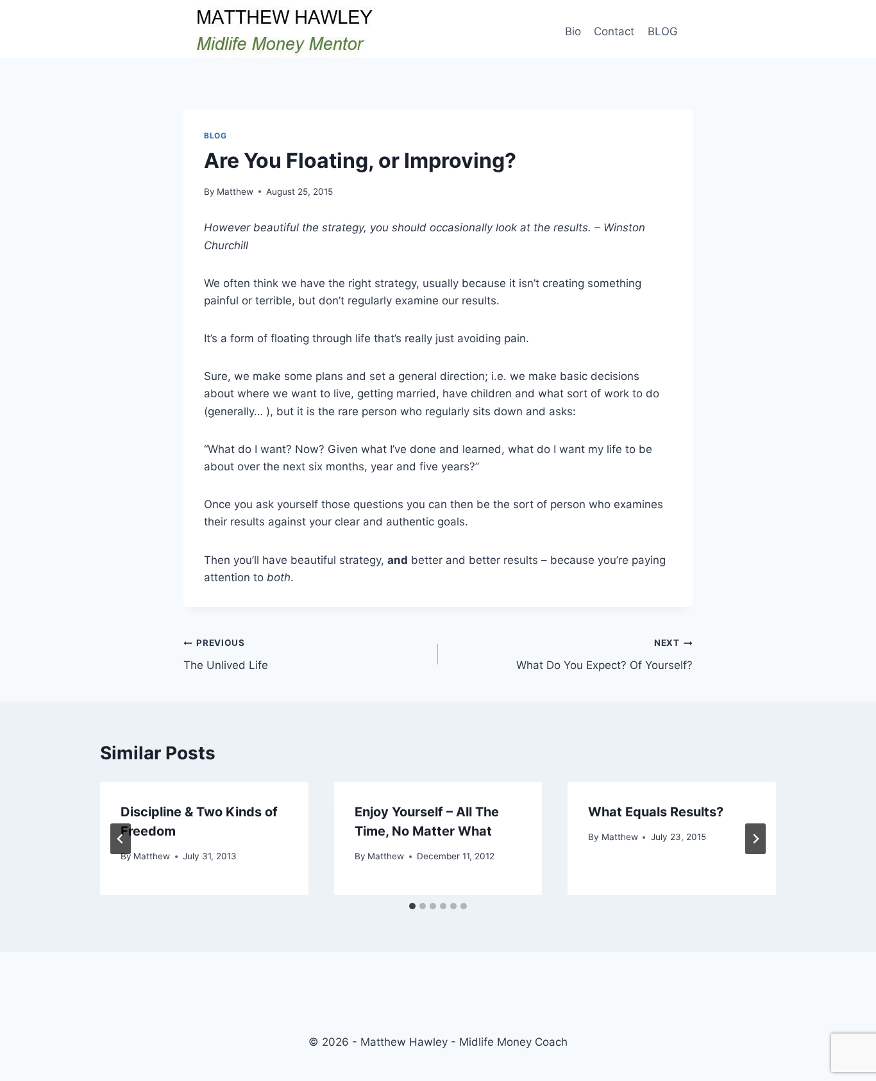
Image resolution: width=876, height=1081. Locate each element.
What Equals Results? (655, 812)
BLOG (663, 31)
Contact (614, 31)
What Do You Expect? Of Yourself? (604, 655)
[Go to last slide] (120, 838)
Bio (573, 31)
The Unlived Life (225, 655)
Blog (215, 135)
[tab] (412, 906)
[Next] (755, 838)
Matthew (235, 191)
